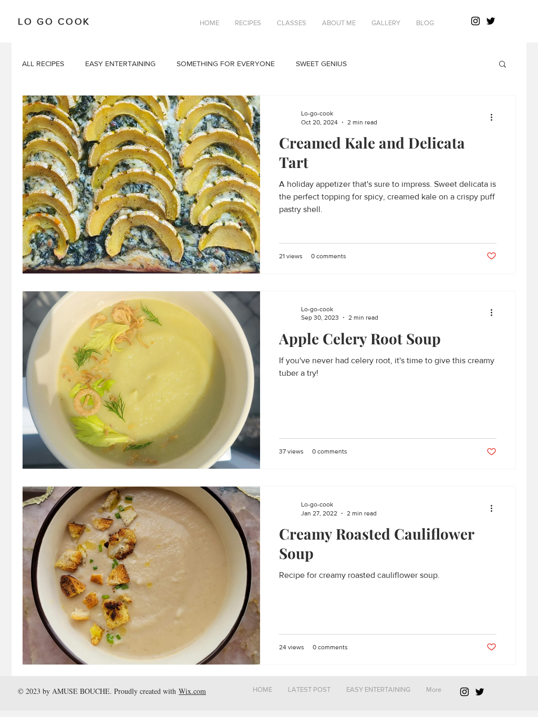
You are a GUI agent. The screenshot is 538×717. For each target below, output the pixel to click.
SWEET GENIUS (321, 63)
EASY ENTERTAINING (120, 63)
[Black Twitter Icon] (490, 21)
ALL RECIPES (43, 63)
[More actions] (495, 117)
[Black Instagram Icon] (475, 21)
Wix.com (192, 691)
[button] (248, 23)
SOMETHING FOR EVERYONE (226, 63)
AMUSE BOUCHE (81, 691)
